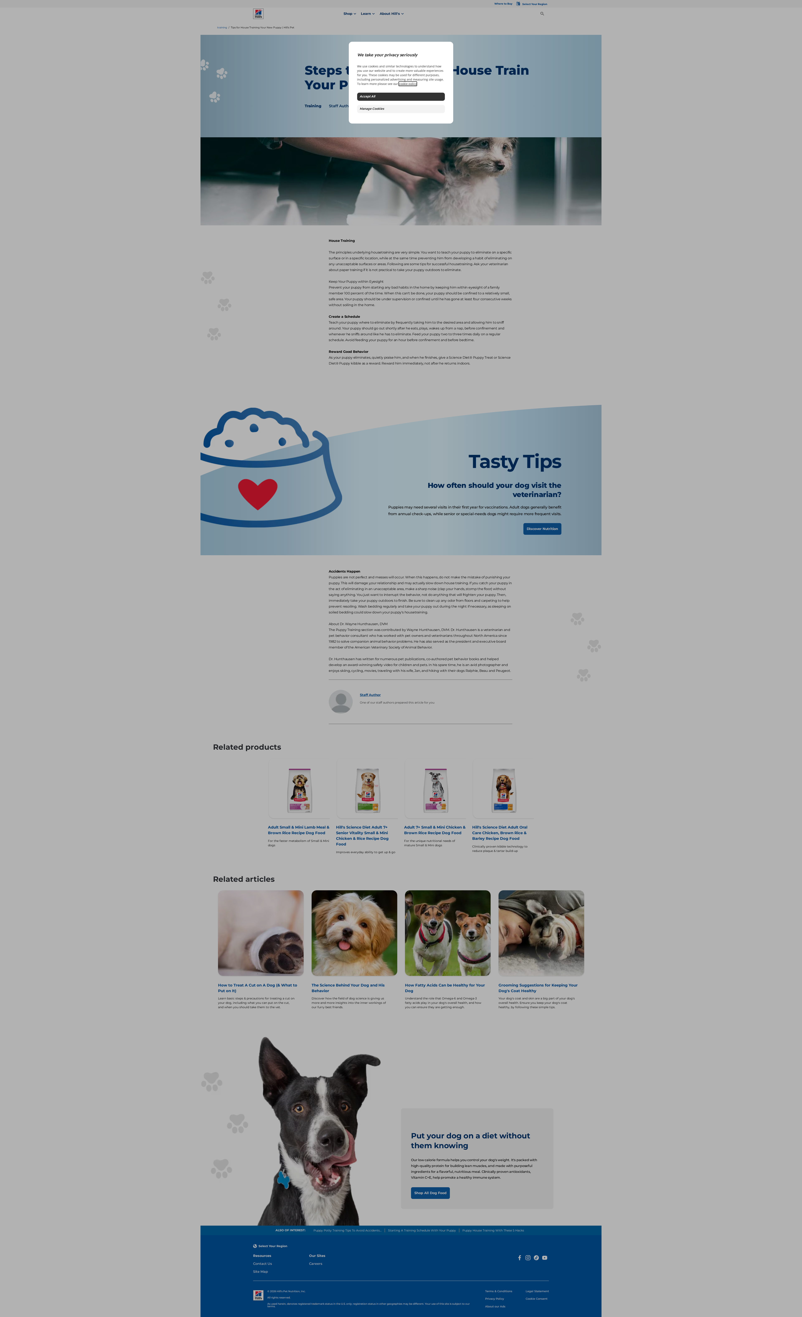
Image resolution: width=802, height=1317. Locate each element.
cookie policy (408, 84)
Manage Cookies (372, 109)
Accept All (367, 96)
